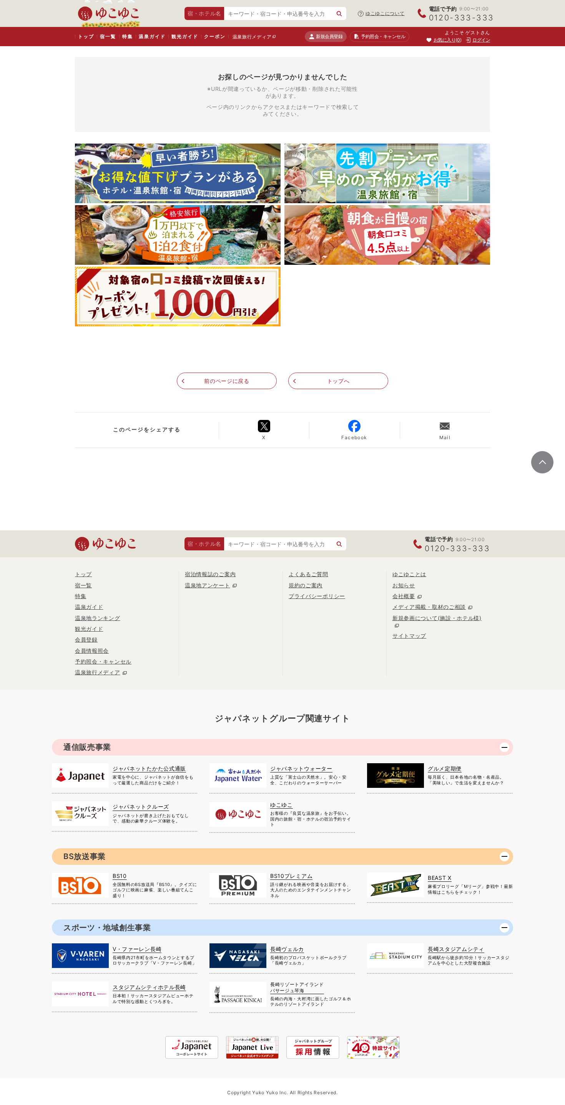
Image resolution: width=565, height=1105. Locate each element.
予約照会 (383, 36)
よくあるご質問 (308, 574)
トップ (86, 36)
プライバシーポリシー (317, 596)
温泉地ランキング (97, 618)
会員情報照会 (92, 650)
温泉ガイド (152, 36)
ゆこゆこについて (385, 13)
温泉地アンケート (207, 585)
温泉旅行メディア (252, 37)
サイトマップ (409, 635)
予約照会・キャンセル (103, 661)
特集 (127, 36)
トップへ (338, 381)
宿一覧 (108, 36)
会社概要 (403, 596)
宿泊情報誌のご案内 (210, 574)
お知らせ (403, 585)
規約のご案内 (305, 585)
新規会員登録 (329, 36)
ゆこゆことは (409, 574)
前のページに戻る (226, 381)
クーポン (214, 36)
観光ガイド (184, 36)
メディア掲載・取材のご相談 (429, 606)
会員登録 (86, 639)
